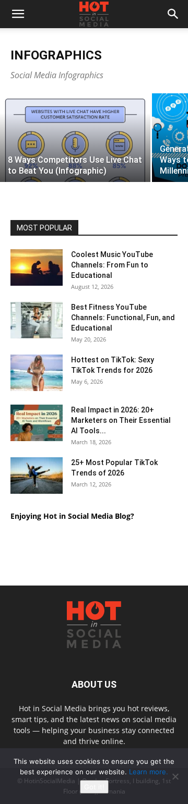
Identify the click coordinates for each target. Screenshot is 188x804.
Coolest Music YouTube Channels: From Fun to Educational (112, 264)
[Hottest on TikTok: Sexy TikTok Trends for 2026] (36, 373)
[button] (17, 14)
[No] (175, 776)
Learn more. (148, 772)
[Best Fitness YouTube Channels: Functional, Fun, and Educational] (36, 320)
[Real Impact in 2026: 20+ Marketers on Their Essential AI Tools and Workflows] (36, 423)
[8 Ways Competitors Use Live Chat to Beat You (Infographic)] (75, 165)
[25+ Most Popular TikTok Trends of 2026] (36, 475)
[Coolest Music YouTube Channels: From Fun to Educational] (36, 267)
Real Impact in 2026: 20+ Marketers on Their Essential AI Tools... (121, 420)
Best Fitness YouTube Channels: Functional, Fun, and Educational (123, 317)
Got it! (94, 787)
